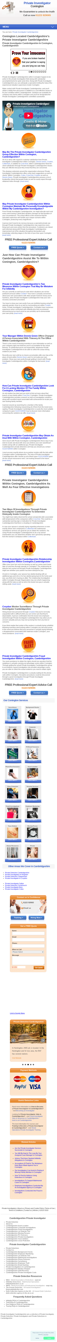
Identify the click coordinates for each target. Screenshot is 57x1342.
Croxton (50, 162)
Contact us (28, 1210)
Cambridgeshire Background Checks (19, 1252)
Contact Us (10, 1250)
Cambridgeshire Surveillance (16, 1261)
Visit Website (16, 1058)
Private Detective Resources (27, 1276)
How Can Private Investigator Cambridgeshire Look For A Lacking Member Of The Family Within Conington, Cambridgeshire (28, 388)
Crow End (24, 164)
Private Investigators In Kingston (16, 875)
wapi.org (49, 1286)
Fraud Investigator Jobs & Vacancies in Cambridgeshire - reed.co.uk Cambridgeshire (27, 1118)
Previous (11, 73)
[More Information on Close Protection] (12, 793)
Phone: (14, 943)
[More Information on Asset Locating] (32, 773)
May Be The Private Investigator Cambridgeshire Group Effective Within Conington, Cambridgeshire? (26, 154)
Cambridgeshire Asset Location (17, 1226)
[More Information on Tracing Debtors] (12, 833)
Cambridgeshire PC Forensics (17, 1235)
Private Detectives (12, 1248)
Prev (13, 1040)
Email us (27, 908)
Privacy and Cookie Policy (34, 1208)
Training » (18, 918)
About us (20, 1208)
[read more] (24, 181)
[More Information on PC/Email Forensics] (32, 753)
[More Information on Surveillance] (12, 714)
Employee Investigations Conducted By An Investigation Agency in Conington (29, 1186)
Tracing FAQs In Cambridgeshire (17, 1306)
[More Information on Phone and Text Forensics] (12, 773)
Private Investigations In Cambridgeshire (20, 1267)
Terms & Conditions (16, 1210)
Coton (23, 175)
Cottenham (6, 164)
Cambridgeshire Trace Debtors (17, 1239)
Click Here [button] (45, 1334)
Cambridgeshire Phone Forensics (18, 1259)
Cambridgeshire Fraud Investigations (19, 1229)
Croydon (37, 175)
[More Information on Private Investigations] (32, 852)
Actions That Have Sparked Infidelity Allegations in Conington (28, 1159)
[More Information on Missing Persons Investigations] (32, 833)
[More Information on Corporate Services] (32, 734)
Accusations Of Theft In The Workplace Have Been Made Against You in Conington (28, 1165)
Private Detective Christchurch (16, 885)
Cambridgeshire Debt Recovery (17, 1271)
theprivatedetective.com (14, 1289)
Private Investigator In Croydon (16, 878)
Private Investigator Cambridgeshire (25, 32)
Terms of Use (49, 1208)
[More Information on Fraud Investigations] (12, 813)
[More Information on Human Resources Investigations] (12, 852)
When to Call (16, 949)
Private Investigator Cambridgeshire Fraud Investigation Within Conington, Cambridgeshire (26, 657)
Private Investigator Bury (14, 887)
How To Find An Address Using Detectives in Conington (26, 1176)
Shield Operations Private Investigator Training (26, 1129)
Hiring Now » (36, 918)
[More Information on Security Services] (32, 793)
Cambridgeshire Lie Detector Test (18, 1231)
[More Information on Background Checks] (32, 714)
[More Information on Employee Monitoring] (32, 813)
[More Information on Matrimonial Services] (12, 734)
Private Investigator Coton (14, 889)
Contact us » (39, 247)
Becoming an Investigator (25, 1111)
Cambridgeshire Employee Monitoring (19, 1254)
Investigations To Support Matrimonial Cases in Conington (28, 1181)
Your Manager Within (13, 336)
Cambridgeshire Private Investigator (28, 1218)
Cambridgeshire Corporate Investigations (21, 1228)
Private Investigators (9, 1208)
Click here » (12, 721)
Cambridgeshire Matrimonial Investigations (21, 1257)
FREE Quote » (17, 247)
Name (14, 931)
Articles (35, 1210)
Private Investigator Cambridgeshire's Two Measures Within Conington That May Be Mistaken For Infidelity (27, 286)
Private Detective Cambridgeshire (17, 873)
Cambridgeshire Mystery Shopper (18, 1269)
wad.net (38, 1280)
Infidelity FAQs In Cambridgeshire (18, 1301)
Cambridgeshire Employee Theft (17, 1263)
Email (14, 937)
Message (15, 955)
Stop (17, 73)
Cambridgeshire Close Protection (18, 1241)
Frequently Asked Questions (27, 1297)
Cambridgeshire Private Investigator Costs (21, 1272)
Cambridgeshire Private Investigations (19, 1237)
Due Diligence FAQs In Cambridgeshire (20, 1304)
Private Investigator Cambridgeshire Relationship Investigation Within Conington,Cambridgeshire (27, 560)
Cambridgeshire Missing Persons (18, 1233)
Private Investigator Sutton (14, 883)
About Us (9, 1224)
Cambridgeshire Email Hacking (17, 1265)
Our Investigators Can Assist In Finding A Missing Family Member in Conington (29, 1171)
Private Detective (12, 1222)
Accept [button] (49, 1338)
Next (13, 73)
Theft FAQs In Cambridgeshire (17, 1302)
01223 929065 (20, 411)
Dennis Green (41, 162)
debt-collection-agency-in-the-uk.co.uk (20, 1293)
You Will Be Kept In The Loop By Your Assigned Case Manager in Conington (28, 1154)
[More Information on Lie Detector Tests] (12, 753)
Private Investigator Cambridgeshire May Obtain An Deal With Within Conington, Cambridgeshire (28, 436)
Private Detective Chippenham (16, 876)
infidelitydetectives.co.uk (14, 1284)
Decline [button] (37, 1338)
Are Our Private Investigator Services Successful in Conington (28, 1149)
